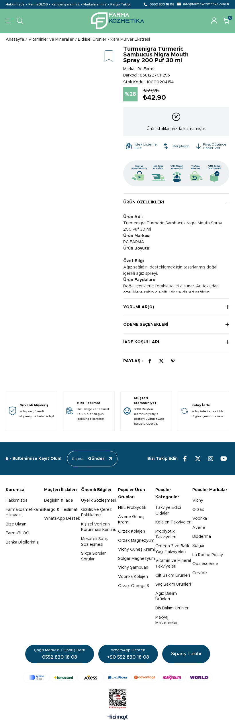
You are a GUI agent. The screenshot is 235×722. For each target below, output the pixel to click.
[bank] (117, 677)
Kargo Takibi (120, 4)
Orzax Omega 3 (133, 586)
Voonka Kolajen (133, 577)
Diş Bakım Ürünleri (172, 608)
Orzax (198, 510)
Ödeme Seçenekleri (145, 325)
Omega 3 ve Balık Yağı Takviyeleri (172, 549)
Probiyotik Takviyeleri (165, 534)
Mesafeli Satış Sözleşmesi (94, 542)
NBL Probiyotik (132, 508)
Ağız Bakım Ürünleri (166, 596)
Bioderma (201, 537)
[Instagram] (210, 458)
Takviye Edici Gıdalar (168, 510)
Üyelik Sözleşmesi (98, 501)
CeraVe (199, 573)
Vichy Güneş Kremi (136, 550)
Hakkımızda (15, 4)
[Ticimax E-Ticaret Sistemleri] (117, 718)
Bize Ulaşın (16, 524)
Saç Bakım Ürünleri (173, 584)
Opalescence (205, 564)
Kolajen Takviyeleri (173, 522)
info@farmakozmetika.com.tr (206, 4)
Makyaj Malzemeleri (167, 620)
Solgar (198, 546)
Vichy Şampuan (133, 568)
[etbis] (117, 699)
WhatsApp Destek (62, 519)
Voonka (199, 519)
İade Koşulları (141, 342)
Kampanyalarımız (66, 4)
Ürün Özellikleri (143, 202)
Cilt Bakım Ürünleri (172, 576)
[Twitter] (197, 458)
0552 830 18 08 (162, 4)
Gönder (96, 458)
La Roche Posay (207, 555)
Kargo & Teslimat (61, 510)
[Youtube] (223, 458)
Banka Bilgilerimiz (22, 542)
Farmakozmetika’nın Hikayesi (25, 512)
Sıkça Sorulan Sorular (94, 556)
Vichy (197, 501)
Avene (198, 528)
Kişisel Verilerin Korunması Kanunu (98, 527)
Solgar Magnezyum (136, 559)
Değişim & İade (58, 501)
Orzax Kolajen (131, 531)
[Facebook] (185, 458)
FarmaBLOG (38, 4)
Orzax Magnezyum (136, 541)
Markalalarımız (95, 4)
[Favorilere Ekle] (109, 56)
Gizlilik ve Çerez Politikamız (96, 512)
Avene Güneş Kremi (131, 520)
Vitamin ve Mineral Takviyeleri (173, 563)
